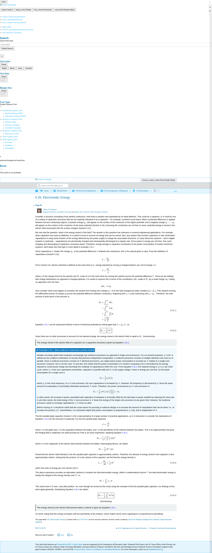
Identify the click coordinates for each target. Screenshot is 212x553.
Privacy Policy (79, 549)
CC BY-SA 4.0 (84, 519)
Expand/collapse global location (175, 190)
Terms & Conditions (93, 549)
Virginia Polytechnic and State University (57, 212)
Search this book (6, 41)
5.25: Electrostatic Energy (56, 519)
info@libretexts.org (155, 549)
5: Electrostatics (142, 191)
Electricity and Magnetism (85, 191)
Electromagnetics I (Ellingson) (116, 191)
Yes (62, 535)
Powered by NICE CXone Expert (70, 544)
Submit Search (7, 48)
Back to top (39, 528)
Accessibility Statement (111, 549)
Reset (4, 64)
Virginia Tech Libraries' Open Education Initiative (91, 212)
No (72, 535)
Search (39, 186)
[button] (9, 145)
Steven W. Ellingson (50, 209)
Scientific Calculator (13, 128)
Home (46, 191)
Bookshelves (62, 191)
